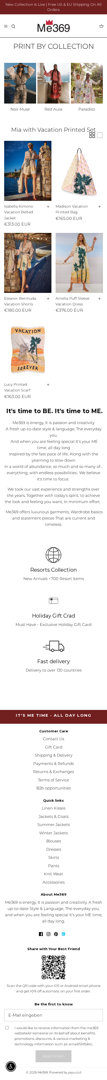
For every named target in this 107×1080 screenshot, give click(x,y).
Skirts (53, 857)
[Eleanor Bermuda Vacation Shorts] (27, 263)
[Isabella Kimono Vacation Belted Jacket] (27, 171)
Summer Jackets (53, 824)
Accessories (54, 882)
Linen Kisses (53, 808)
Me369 (43, 1072)
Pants (53, 865)
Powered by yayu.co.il (65, 1072)
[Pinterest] (56, 934)
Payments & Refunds (53, 763)
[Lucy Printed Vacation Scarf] (27, 349)
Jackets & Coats (54, 816)
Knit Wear (53, 873)
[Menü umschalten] (5, 26)
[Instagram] (48, 934)
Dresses (53, 849)
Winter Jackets (53, 832)
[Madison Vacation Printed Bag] (79, 171)
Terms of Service (53, 779)
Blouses (53, 840)
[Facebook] (41, 934)
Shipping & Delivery (53, 755)
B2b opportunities (53, 788)
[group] (20, 87)
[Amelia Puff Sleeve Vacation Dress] (79, 263)
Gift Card (53, 747)
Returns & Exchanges (53, 771)
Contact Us (53, 738)
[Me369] (53, 26)
